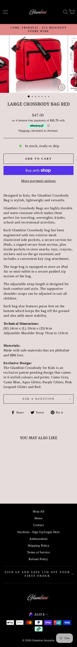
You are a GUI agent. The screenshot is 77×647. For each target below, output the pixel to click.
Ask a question (38, 398)
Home (38, 518)
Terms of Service (38, 552)
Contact (38, 525)
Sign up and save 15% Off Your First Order (37, 574)
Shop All (38, 511)
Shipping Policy (38, 545)
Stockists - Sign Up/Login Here (38, 532)
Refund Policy (38, 559)
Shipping (23, 130)
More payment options (38, 181)
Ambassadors (38, 538)
